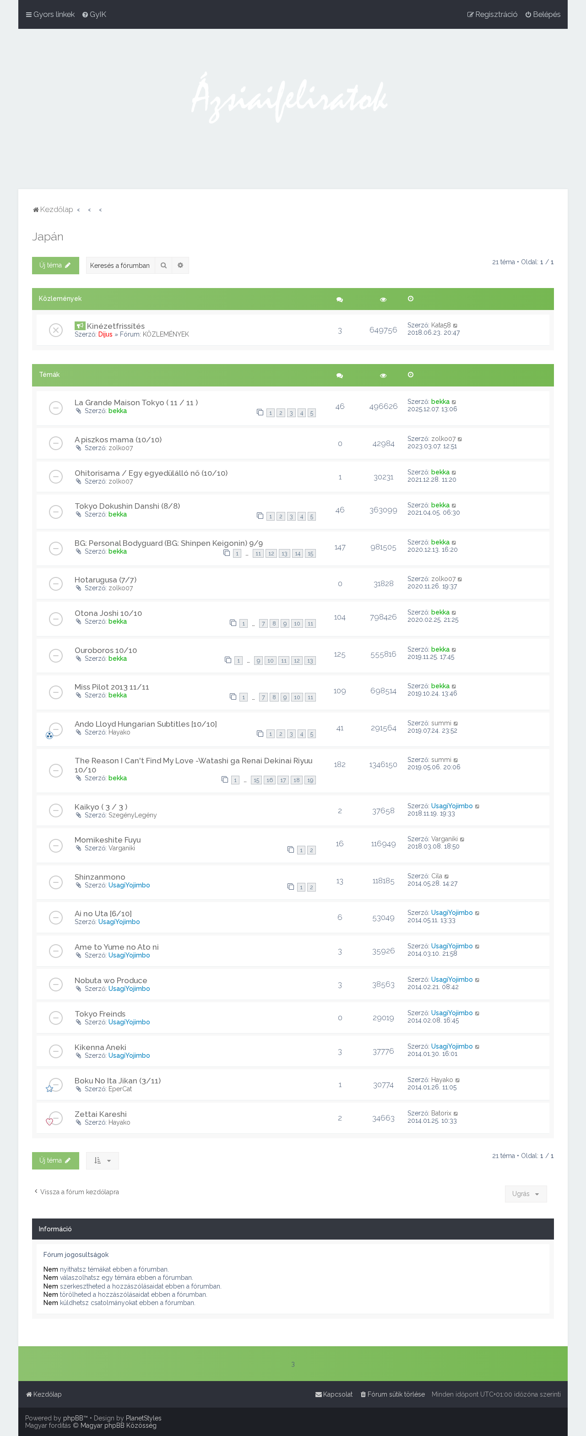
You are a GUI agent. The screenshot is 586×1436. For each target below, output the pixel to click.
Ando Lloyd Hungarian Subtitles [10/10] (146, 724)
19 (310, 780)
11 (258, 553)
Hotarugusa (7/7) (105, 579)
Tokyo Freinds (100, 1013)
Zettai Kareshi (101, 1114)
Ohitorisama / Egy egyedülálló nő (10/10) (151, 473)
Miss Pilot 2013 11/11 (112, 686)
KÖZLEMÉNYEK (166, 334)
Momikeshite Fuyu (108, 839)
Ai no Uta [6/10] (103, 913)
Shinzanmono (100, 876)
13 (285, 553)
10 (297, 623)
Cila (436, 876)
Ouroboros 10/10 (106, 650)
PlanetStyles (144, 1418)
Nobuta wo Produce (111, 980)
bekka (118, 410)
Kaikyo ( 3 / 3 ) (101, 806)
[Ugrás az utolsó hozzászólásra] (456, 325)
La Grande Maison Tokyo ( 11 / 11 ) (136, 402)
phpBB (73, 1418)
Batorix (441, 1113)
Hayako (119, 732)
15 (310, 553)
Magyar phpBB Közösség (119, 1425)
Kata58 (441, 325)
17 (283, 780)
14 (297, 553)
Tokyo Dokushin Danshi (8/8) (127, 506)
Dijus (105, 334)
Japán (48, 236)
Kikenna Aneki (100, 1047)
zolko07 (121, 447)
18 (296, 780)
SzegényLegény (133, 815)
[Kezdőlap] (293, 109)
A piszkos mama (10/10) (118, 439)
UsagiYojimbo (452, 806)
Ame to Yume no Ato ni (117, 947)
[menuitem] (93, 14)
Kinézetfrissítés (116, 326)
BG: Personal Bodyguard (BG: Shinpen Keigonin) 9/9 (169, 543)
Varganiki (122, 848)
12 (271, 553)
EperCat (120, 1089)
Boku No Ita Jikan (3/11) (118, 1080)
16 (269, 780)
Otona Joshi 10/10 (108, 613)
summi (441, 723)
